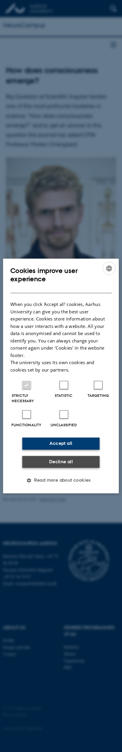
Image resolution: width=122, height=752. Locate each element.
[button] (61, 480)
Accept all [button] (60, 443)
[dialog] (61, 375)
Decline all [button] (61, 461)
